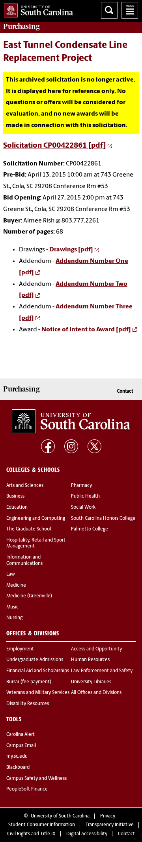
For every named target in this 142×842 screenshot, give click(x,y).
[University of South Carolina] (71, 421)
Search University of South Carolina (109, 10)
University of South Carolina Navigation (129, 10)
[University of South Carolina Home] (36, 9)
